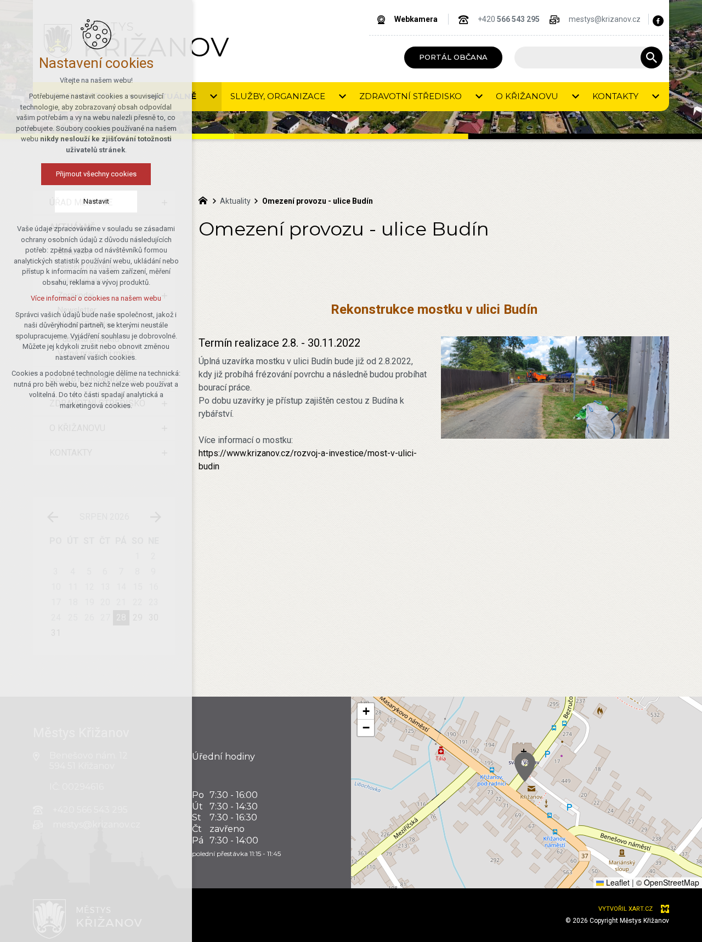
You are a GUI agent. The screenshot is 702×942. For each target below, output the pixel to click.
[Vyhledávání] (583, 57)
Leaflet (617, 882)
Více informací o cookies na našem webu (96, 298)
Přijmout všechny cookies (96, 174)
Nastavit (96, 201)
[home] (206, 199)
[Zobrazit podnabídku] (213, 96)
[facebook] (658, 21)
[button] (524, 767)
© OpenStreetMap (667, 882)
